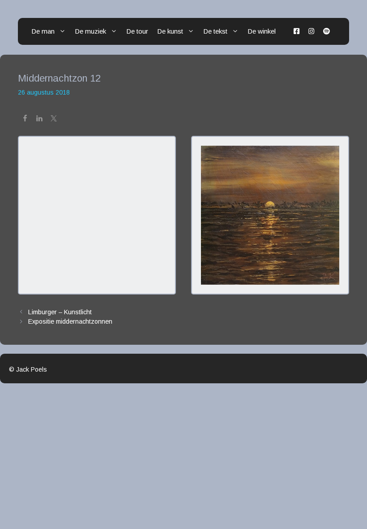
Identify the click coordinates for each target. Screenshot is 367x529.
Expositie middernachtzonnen (70, 321)
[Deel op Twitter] (54, 120)
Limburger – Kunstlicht (60, 312)
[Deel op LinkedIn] (39, 120)
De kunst (170, 31)
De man (43, 31)
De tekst (215, 31)
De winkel (262, 31)
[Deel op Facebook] (25, 120)
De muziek (90, 31)
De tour (137, 31)
